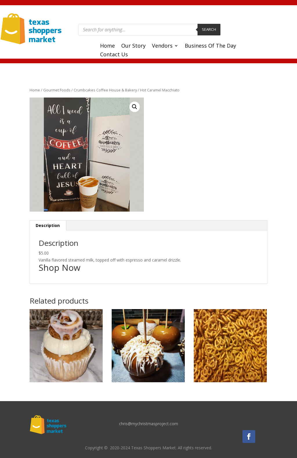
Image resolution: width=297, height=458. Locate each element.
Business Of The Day (210, 46)
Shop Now (59, 267)
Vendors (162, 46)
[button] (134, 107)
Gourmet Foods (56, 90)
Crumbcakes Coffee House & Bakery (105, 90)
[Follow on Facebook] (248, 436)
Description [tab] (48, 225)
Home (107, 46)
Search (209, 29)
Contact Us (114, 55)
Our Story (133, 46)
